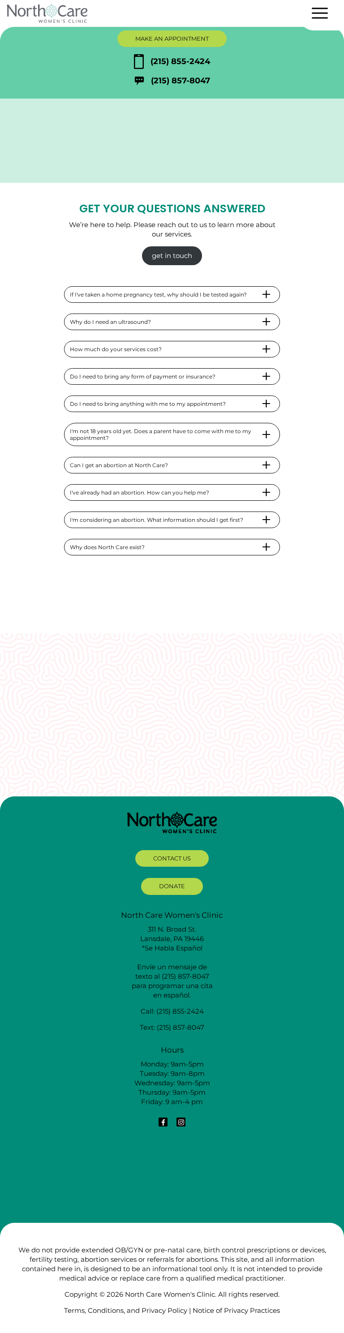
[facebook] (163, 1122)
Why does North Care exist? (107, 547)
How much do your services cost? (116, 349)
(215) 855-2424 (180, 61)
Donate (172, 886)
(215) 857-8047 (180, 81)
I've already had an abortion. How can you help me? (139, 492)
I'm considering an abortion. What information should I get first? (156, 519)
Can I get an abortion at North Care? (119, 465)
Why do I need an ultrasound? (110, 321)
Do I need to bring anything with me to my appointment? (148, 403)
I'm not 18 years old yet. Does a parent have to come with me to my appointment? (160, 434)
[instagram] (180, 1122)
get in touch (172, 255)
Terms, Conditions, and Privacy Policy (125, 1310)
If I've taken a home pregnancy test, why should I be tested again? (158, 294)
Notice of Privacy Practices (236, 1310)
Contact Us (172, 858)
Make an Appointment (172, 38)
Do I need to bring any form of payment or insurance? (142, 376)
